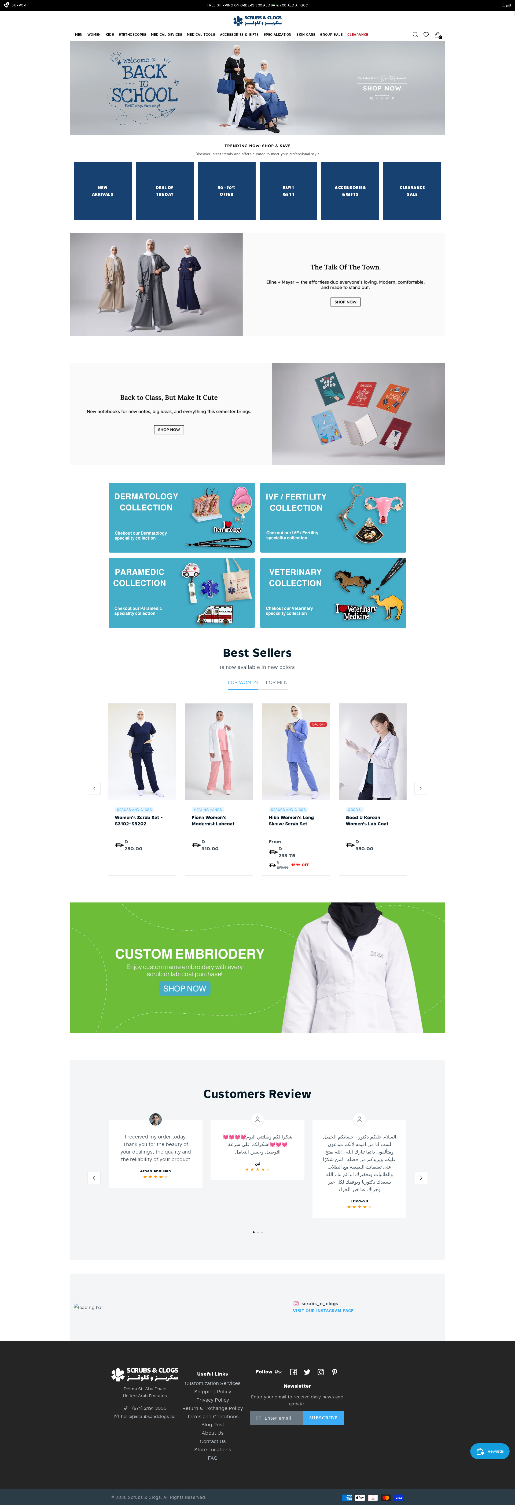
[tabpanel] (156, 1154)
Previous (93, 1179)
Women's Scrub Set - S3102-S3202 (139, 820)
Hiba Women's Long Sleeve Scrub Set (291, 820)
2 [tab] (258, 1232)
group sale (331, 34)
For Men (277, 682)
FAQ (213, 1458)
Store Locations (212, 1449)
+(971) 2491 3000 (148, 1408)
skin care (305, 34)
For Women (243, 682)
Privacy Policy (212, 1400)
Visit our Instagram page (323, 1310)
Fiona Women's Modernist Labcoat (213, 820)
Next (421, 1179)
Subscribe (323, 1418)
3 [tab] (262, 1232)
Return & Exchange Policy (212, 1408)
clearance (357, 34)
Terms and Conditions (213, 1416)
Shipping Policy (212, 1391)
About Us (213, 1433)
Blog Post (212, 1424)
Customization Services (213, 1383)
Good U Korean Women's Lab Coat (367, 820)
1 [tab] (254, 1232)
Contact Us (213, 1441)
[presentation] (94, 789)
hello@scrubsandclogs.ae (148, 1416)
